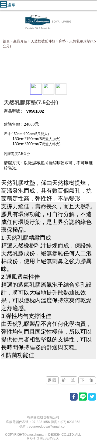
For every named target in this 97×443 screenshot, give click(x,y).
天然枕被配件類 (43, 41)
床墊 (62, 41)
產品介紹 (20, 41)
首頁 (6, 41)
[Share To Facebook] (74, 397)
